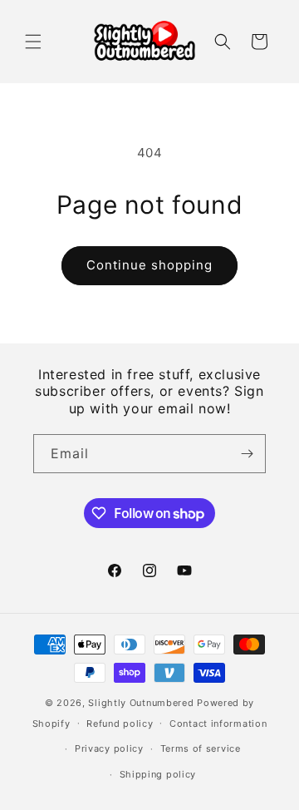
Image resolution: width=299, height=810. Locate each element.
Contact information (218, 723)
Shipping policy (158, 774)
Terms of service (200, 748)
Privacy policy (109, 748)
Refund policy (119, 723)
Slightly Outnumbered (141, 703)
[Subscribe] (246, 453)
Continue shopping (149, 265)
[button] (33, 41)
